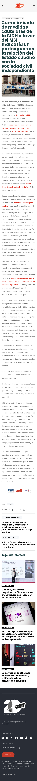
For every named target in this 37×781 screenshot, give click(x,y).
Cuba (10, 504)
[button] (3, 6)
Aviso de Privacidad (8, 775)
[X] (16, 510)
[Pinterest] (20, 510)
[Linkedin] (24, 510)
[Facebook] (12, 510)
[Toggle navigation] (29, 6)
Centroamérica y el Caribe (13, 18)
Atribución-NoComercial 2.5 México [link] (16, 767)
